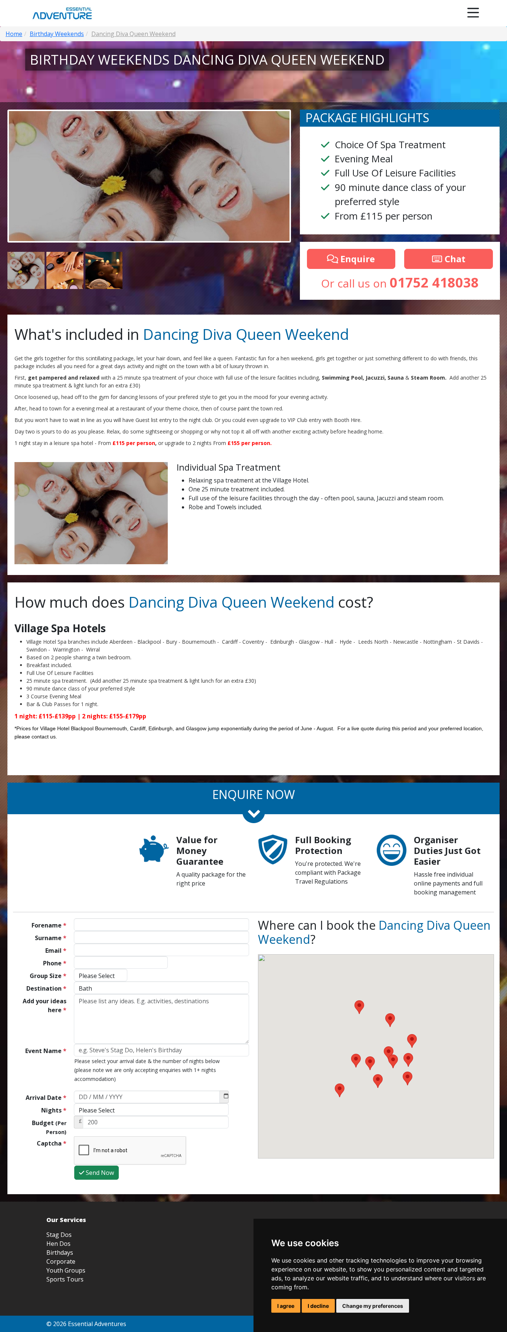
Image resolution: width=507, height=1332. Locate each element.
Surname (50, 938)
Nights (53, 1110)
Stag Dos (59, 1235)
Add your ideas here (44, 1005)
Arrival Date (46, 1098)
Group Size (48, 976)
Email (55, 950)
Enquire (356, 259)
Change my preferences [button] (372, 1306)
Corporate (60, 1261)
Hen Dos (58, 1244)
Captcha (51, 1143)
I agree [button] (285, 1306)
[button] (339, 1090)
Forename (49, 925)
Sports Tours (65, 1279)
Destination (46, 988)
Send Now (99, 1173)
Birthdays (59, 1252)
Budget (49, 1127)
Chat (453, 259)
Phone (54, 963)
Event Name (45, 1051)
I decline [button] (318, 1306)
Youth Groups (65, 1270)
